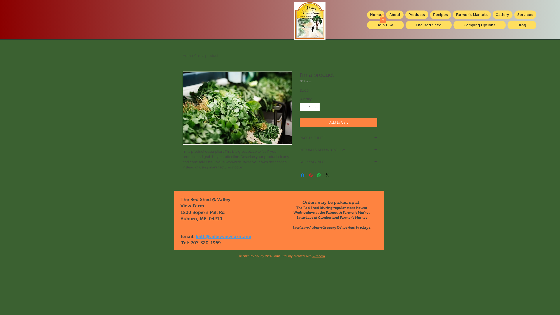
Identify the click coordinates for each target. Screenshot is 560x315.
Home (188, 56)
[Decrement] (303, 107)
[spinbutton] (310, 107)
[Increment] (316, 107)
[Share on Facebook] (302, 175)
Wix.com (318, 256)
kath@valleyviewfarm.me (223, 236)
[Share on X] (327, 175)
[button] (383, 18)
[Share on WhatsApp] (319, 175)
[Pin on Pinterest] (310, 175)
